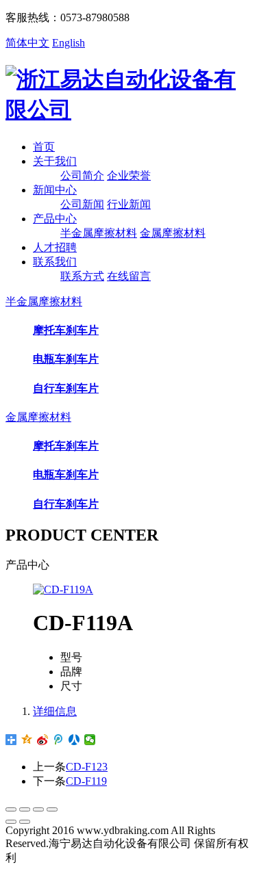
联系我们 (55, 262)
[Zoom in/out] (52, 809)
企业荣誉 (129, 175)
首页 (44, 147)
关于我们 (55, 161)
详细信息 (55, 711)
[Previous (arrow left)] (10, 822)
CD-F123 (87, 766)
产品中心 (55, 218)
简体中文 (27, 43)
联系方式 (82, 276)
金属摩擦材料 (173, 233)
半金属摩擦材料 (98, 233)
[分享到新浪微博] (43, 739)
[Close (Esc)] (10, 809)
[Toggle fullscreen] (38, 809)
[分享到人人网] (74, 739)
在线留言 (129, 276)
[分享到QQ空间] (27, 739)
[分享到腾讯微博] (58, 739)
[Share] (24, 809)
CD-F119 (86, 781)
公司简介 (82, 175)
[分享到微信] (90, 739)
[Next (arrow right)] (24, 822)
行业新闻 (129, 204)
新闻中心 (55, 190)
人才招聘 (55, 247)
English (68, 43)
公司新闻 (82, 204)
